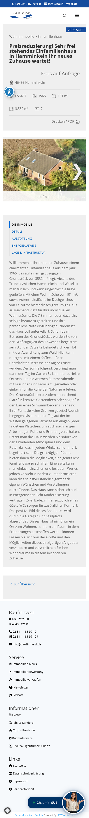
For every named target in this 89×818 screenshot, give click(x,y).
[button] (7, 810)
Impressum (20, 781)
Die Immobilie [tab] (22, 224)
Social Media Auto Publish (29, 815)
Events (16, 715)
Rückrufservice (22, 738)
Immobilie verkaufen (26, 679)
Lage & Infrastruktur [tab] (29, 252)
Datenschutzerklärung (28, 773)
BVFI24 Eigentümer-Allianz (31, 746)
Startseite (19, 765)
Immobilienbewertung (27, 672)
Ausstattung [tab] (22, 238)
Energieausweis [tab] (24, 245)
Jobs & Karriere (23, 723)
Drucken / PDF (63, 122)
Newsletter (21, 687)
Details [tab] (17, 231)
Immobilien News (24, 664)
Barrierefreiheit (23, 789)
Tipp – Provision (23, 730)
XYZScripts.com (66, 815)
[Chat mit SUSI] (73, 802)
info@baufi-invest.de (27, 644)
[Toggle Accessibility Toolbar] (9, 92)
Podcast (17, 695)
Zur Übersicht (24, 584)
